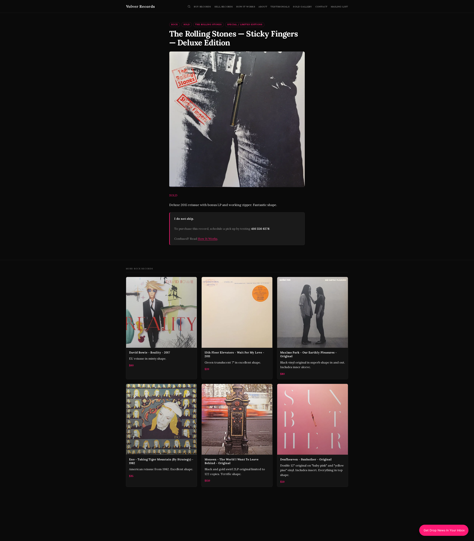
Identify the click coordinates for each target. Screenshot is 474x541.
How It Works (245, 6)
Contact (321, 6)
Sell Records (223, 6)
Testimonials (280, 6)
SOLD (186, 24)
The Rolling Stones (208, 24)
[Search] (189, 6)
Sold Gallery (302, 6)
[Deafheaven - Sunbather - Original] (312, 435)
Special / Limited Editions (244, 24)
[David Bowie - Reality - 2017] (161, 328)
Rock (174, 24)
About (262, 6)
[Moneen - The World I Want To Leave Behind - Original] (237, 435)
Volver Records (140, 6)
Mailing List (339, 6)
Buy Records (202, 6)
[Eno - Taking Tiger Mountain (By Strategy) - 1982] (161, 435)
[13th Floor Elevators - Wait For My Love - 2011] (237, 328)
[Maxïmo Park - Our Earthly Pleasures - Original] (312, 328)
